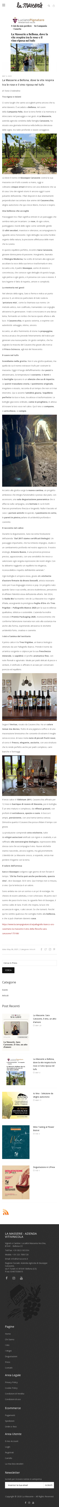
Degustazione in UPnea (44, 1167)
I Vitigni (8, 1350)
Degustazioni (11, 1356)
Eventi (5, 989)
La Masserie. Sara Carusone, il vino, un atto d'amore (44, 1018)
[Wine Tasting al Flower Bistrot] (16, 1142)
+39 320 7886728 (20, 1254)
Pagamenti (10, 1415)
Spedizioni (9, 1421)
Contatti (8, 1367)
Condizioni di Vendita (14, 1393)
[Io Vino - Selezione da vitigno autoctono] (16, 1105)
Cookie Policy (11, 1388)
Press (7, 1362)
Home (8, 1333)
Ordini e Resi (11, 1426)
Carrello (8, 1458)
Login (7, 1446)
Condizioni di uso (13, 1399)
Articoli (32, 949)
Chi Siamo (9, 1339)
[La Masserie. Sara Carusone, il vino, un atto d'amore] (16, 1032)
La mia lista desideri (14, 1463)
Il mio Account (11, 1441)
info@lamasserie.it (19, 1258)
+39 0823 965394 (21, 1250)
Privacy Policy (11, 1382)
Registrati (9, 1452)
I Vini (7, 1345)
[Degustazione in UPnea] (16, 1182)
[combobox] (29, 963)
